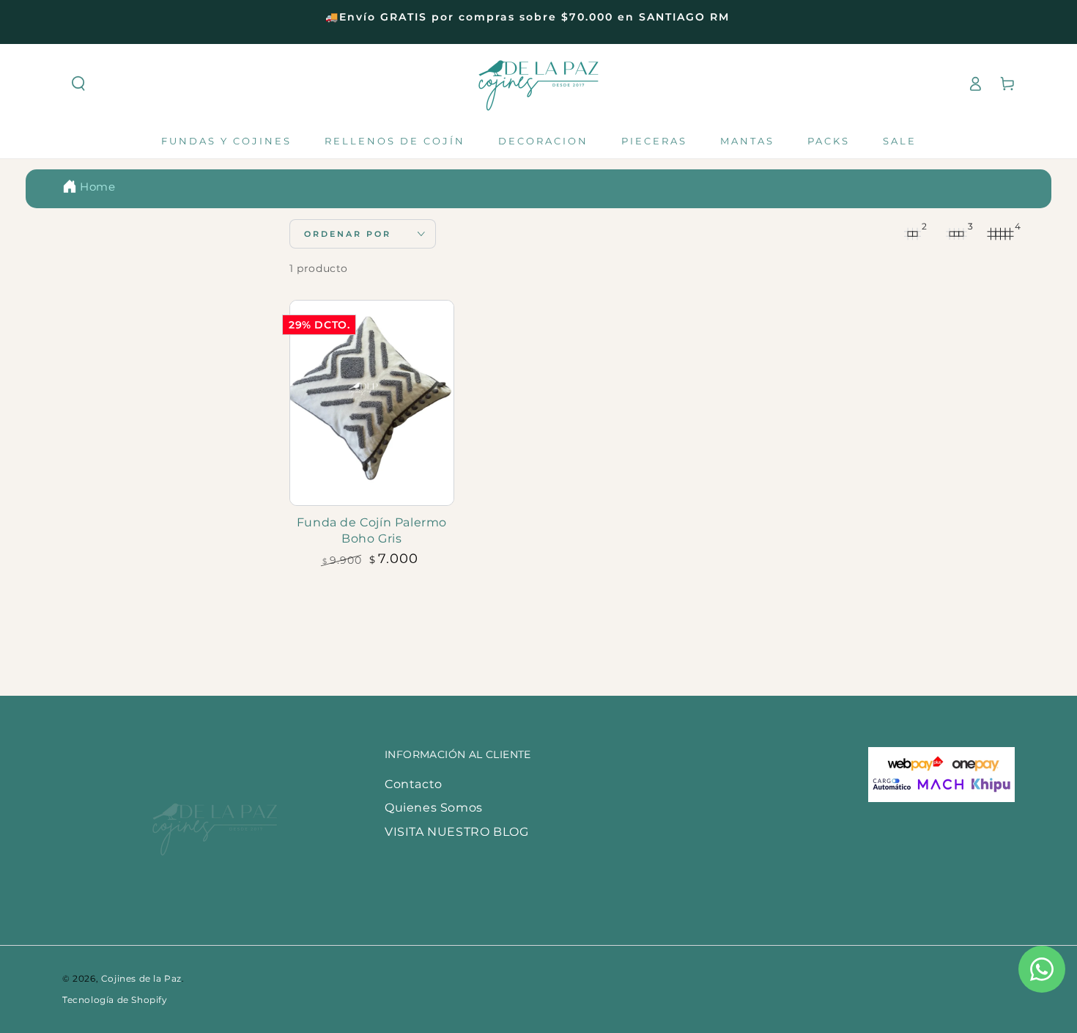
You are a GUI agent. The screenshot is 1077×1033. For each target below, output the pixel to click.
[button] (78, 83)
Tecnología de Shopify (115, 999)
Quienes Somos (434, 808)
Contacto (414, 784)
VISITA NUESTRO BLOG (456, 832)
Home (97, 187)
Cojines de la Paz (141, 978)
